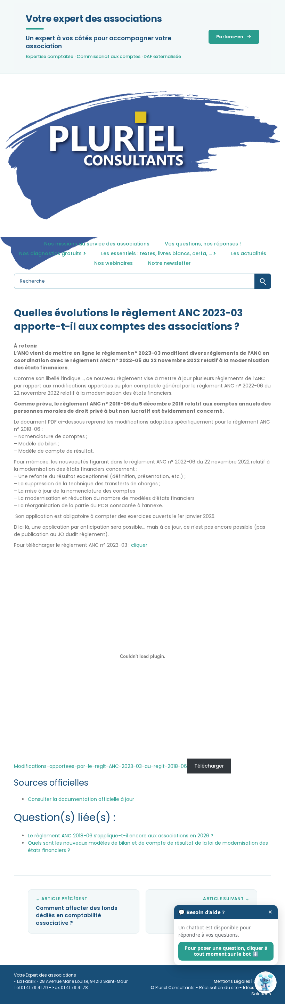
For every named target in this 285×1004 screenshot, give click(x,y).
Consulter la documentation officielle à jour (81, 799)
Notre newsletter (169, 263)
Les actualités (248, 253)
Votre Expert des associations (45, 975)
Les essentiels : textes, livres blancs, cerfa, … (156, 253)
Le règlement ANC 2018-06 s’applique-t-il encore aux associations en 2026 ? (120, 835)
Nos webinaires (113, 263)
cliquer (139, 545)
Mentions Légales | (233, 981)
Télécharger (209, 766)
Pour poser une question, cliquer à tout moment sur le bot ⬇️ (226, 951)
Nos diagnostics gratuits (50, 253)
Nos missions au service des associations (96, 243)
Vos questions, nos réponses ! (203, 243)
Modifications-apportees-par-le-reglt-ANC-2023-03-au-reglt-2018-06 (100, 766)
